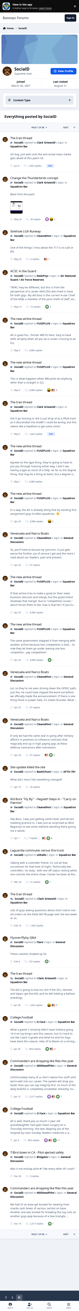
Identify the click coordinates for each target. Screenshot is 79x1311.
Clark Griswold (46, 142)
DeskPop (42, 276)
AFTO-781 (69, 771)
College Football (21, 1017)
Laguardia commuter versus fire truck (37, 850)
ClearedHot (44, 236)
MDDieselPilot (45, 1065)
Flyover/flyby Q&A (23, 937)
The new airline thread (26, 319)
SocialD (18, 142)
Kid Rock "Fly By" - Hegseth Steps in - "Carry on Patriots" (43, 801)
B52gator (42, 1157)
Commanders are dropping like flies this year (42, 1061)
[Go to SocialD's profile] (5, 139)
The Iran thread (21, 138)
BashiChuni (44, 771)
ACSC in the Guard (23, 271)
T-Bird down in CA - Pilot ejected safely (37, 1152)
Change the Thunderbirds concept (34, 178)
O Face (41, 1022)
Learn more (7, 6)
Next (65, 127)
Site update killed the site (27, 767)
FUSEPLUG (43, 323)
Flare (40, 942)
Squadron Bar (19, 146)
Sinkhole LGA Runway (25, 231)
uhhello (41, 855)
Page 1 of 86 (37, 127)
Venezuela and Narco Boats (29, 533)
